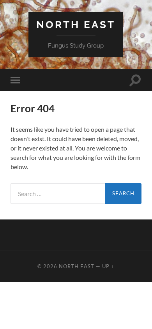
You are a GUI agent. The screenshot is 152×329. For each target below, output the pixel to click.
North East (75, 24)
